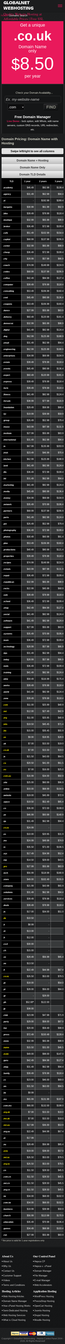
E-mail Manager (42, 1280)
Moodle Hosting (42, 1320)
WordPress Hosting (44, 1296)
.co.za (6, 827)
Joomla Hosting (42, 1310)
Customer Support (12, 1275)
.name (6, 1047)
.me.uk (6, 1118)
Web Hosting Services (14, 1315)
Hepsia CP (39, 1261)
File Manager (40, 1275)
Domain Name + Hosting (33, 160)
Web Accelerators (43, 1285)
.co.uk (6, 750)
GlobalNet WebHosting (18, 5)
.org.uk (6, 1112)
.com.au (7, 776)
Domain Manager (42, 1271)
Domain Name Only (32, 167)
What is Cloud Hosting (14, 1320)
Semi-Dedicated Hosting (15, 1310)
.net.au (6, 1125)
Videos (6, 1280)
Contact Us (8, 1271)
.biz (4, 730)
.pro (5, 866)
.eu (4, 769)
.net (5, 711)
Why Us (7, 1266)
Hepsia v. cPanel (42, 1266)
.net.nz (6, 1157)
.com (5, 705)
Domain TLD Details (32, 174)
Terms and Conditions (14, 1285)
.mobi (5, 1054)
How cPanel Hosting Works (17, 1306)
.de (4, 918)
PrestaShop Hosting (44, 1301)
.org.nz (6, 1164)
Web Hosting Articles (13, 1296)
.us (4, 737)
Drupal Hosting (41, 1315)
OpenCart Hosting (43, 1306)
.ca (4, 763)
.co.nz (6, 976)
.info (5, 724)
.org (5, 718)
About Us (7, 1261)
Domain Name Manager (15, 1301)
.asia (5, 1151)
